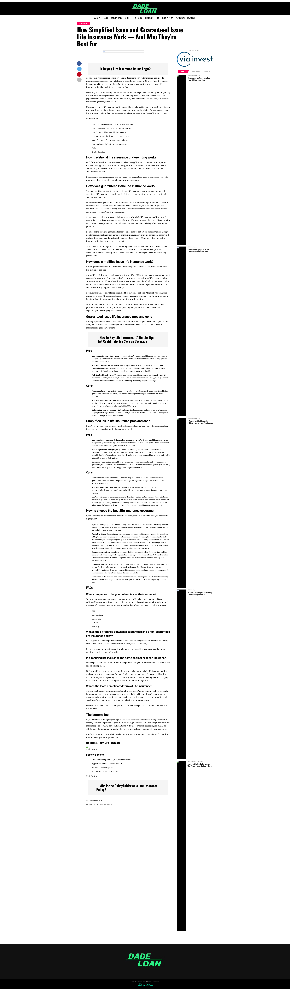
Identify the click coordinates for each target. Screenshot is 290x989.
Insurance (148, 18)
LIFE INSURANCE (106, 804)
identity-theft (167, 18)
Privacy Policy (145, 984)
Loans (106, 18)
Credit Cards (137, 18)
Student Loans (116, 18)
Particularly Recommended (185, 18)
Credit (127, 18)
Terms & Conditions (145, 986)
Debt (157, 18)
